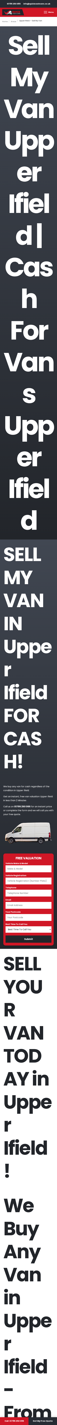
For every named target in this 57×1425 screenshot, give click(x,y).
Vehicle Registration (16, 875)
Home (5, 21)
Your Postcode (13, 912)
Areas (13, 21)
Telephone (11, 887)
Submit (28, 939)
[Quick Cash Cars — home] (13, 12)
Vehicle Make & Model (17, 863)
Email (8, 900)
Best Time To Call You (16, 924)
